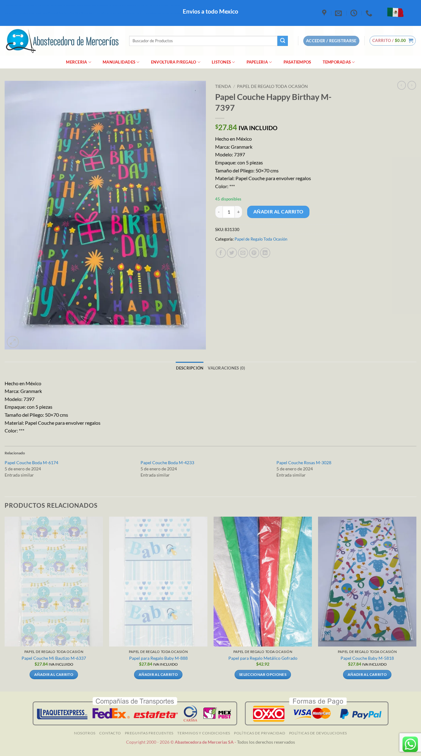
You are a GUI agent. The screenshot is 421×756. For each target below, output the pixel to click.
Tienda (223, 86)
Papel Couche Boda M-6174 (31, 462)
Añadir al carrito (278, 211)
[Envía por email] (243, 253)
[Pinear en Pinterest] (254, 253)
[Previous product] (411, 85)
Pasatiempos (297, 62)
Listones (221, 62)
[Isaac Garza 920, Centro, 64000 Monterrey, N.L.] (325, 13)
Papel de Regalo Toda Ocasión (272, 86)
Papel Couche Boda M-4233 (167, 462)
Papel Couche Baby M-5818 (367, 658)
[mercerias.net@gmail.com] (339, 13)
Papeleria (257, 62)
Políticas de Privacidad (259, 733)
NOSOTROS (85, 733)
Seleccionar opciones (262, 674)
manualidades (119, 62)
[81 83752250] (370, 13)
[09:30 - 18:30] (354, 13)
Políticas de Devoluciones (318, 733)
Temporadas (337, 62)
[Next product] (401, 85)
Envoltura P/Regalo (173, 62)
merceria (76, 62)
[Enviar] (282, 41)
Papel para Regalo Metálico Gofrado (262, 658)
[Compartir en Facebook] (221, 253)
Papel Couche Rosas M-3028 (303, 462)
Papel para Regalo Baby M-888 (158, 658)
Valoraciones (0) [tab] (226, 368)
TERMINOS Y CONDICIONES (203, 733)
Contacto (110, 733)
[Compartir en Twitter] (232, 253)
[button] (393, 41)
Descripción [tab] (190, 368)
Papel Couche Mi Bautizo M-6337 (54, 658)
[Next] (416, 603)
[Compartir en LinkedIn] (265, 253)
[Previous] (5, 603)
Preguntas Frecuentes (149, 733)
